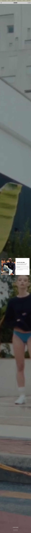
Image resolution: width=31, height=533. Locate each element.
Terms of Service (20, 269)
